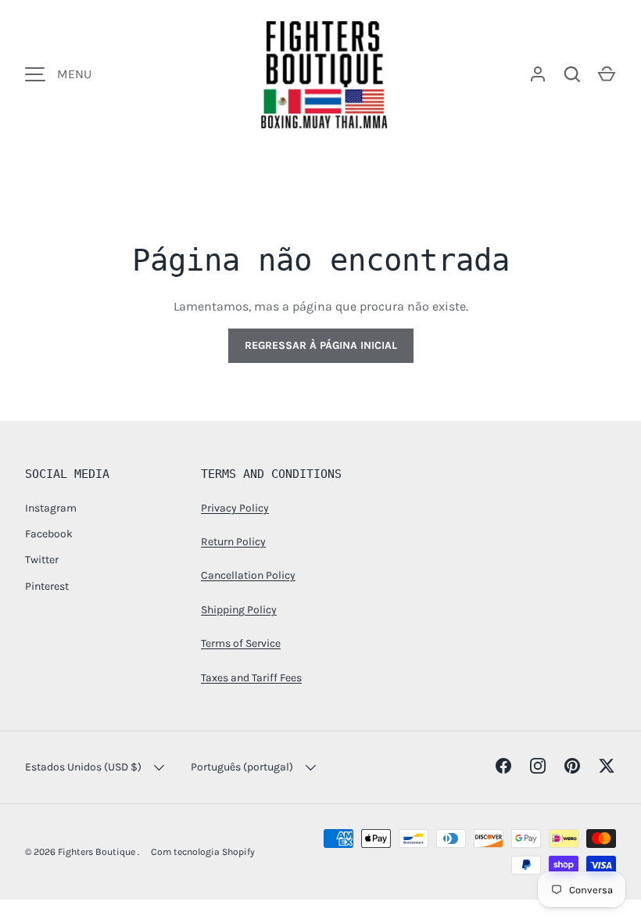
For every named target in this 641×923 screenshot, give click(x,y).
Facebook (49, 534)
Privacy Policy (235, 508)
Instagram (51, 508)
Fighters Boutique (98, 851)
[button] (606, 74)
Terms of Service (241, 643)
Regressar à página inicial (321, 345)
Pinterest (47, 586)
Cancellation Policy (248, 575)
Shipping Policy (239, 609)
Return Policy (233, 541)
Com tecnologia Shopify (203, 851)
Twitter (42, 559)
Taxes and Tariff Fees (251, 677)
